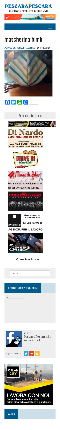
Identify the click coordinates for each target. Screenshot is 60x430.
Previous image (29, 259)
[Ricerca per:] (30, 273)
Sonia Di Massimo (25, 48)
